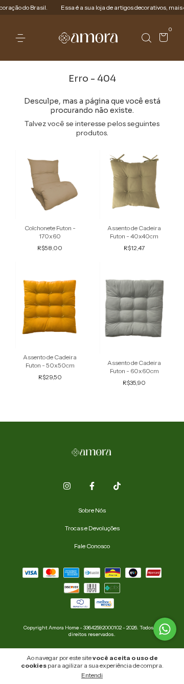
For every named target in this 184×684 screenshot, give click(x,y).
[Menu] (22, 38)
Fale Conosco (92, 546)
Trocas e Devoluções (92, 528)
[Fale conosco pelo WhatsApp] (164, 629)
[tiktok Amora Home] (117, 486)
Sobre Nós (92, 510)
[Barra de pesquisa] (146, 38)
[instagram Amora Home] (67, 486)
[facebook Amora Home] (92, 486)
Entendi (92, 675)
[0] (162, 38)
